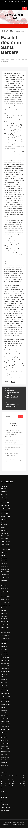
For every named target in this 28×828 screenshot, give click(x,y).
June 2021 (4, 613)
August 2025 (4, 519)
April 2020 (4, 652)
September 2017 (5, 729)
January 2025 (5, 539)
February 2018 (5, 718)
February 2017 (5, 743)
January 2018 (5, 721)
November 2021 (5, 599)
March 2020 (4, 655)
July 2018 (3, 707)
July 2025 (3, 522)
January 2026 (5, 505)
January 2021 (5, 627)
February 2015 (5, 757)
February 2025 (5, 536)
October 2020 (5, 635)
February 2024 (5, 569)
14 (16, 781)
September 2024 (5, 550)
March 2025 (4, 533)
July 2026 (3, 489)
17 (1, 783)
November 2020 (5, 633)
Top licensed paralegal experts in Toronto (12, 454)
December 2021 (5, 597)
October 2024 (5, 547)
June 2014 (4, 763)
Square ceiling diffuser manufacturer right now (12, 442)
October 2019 (5, 668)
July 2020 (3, 644)
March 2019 (4, 688)
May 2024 (4, 561)
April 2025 (4, 530)
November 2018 (5, 699)
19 (9, 783)
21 (16, 783)
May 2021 (4, 616)
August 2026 (4, 486)
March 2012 (4, 765)
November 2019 (5, 666)
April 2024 (4, 563)
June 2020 (4, 646)
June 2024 (4, 558)
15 (20, 781)
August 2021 (4, 608)
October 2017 (5, 727)
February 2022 (5, 591)
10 (1, 781)
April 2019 (4, 685)
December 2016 (5, 749)
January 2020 (5, 660)
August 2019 (4, 674)
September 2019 (5, 671)
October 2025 (5, 514)
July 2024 (3, 555)
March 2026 (4, 500)
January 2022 (5, 594)
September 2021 (5, 605)
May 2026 (4, 494)
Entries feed (4, 804)
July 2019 (3, 677)
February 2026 (5, 503)
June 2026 (4, 491)
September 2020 (5, 638)
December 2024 (5, 541)
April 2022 (4, 586)
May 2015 (4, 754)
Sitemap (4, 5)
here (20, 378)
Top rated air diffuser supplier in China (14, 461)
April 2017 (4, 738)
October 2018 (5, 702)
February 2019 (5, 691)
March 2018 (4, 716)
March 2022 (4, 588)
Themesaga (21, 825)
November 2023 (5, 577)
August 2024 (4, 552)
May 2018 (4, 713)
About (11, 1)
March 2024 (4, 566)
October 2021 (5, 602)
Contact (5, 1)
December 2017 (5, 724)
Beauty (13, 382)
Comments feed (5, 807)
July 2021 (3, 610)
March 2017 (4, 740)
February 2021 (5, 624)
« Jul (2, 791)
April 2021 (4, 619)
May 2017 (4, 735)
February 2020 (5, 657)
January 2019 (5, 693)
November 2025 (5, 511)
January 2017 (5, 746)
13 (13, 781)
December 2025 (5, 508)
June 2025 (4, 525)
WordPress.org (5, 810)
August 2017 (4, 732)
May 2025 (4, 527)
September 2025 (5, 516)
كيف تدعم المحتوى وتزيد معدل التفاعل (13, 448)
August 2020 (4, 641)
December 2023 (5, 574)
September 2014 (5, 760)
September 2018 (5, 704)
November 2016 (5, 751)
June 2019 (4, 680)
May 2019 (4, 682)
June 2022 (4, 580)
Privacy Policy (20, 1)
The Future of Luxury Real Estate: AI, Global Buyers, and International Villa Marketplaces (14, 433)
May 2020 (4, 649)
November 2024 (5, 544)
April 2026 (4, 497)
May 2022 (4, 583)
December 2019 (5, 663)
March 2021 (4, 621)
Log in (3, 802)
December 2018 (5, 696)
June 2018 (4, 710)
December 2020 (5, 630)
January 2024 (5, 572)
